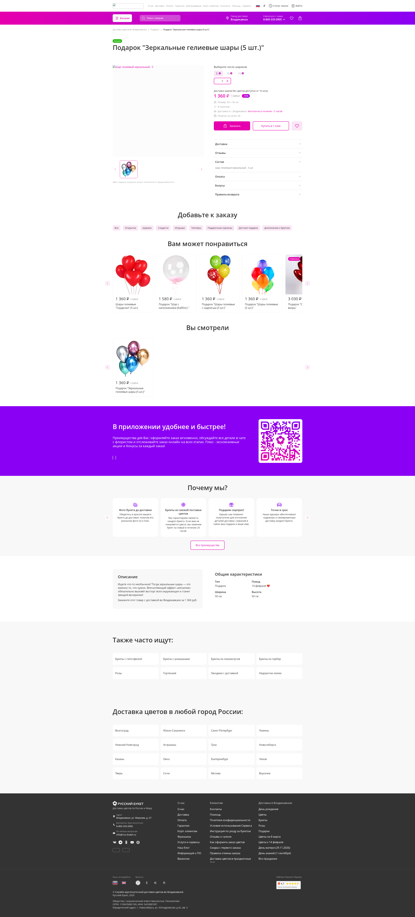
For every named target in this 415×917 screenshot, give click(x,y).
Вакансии (184, 858)
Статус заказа (280, 5)
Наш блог (184, 847)
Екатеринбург (219, 759)
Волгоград (121, 730)
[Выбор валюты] (264, 6)
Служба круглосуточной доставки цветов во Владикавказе (149, 892)
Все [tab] (117, 227)
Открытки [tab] (130, 227)
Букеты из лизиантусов (225, 659)
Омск (166, 759)
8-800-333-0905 (124, 826)
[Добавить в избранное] (297, 125)
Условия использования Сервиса (231, 825)
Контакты (225, 5)
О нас (151, 5)
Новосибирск (267, 745)
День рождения (268, 809)
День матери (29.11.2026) (274, 847)
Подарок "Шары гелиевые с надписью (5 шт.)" (218, 303)
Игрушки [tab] (180, 227)
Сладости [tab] (163, 227)
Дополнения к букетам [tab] (277, 227)
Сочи (166, 773)
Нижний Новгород (127, 745)
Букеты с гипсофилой (128, 659)
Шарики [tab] (147, 227)
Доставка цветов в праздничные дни (230, 860)
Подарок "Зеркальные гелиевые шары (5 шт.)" (130, 387)
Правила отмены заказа (225, 853)
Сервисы (246, 5)
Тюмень (264, 730)
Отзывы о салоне (220, 836)
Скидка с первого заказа (225, 847)
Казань (119, 759)
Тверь (119, 773)
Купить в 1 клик (271, 126)
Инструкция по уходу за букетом (230, 831)
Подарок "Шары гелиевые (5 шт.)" (261, 303)
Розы (118, 673)
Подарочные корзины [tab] (220, 227)
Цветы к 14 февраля (271, 842)
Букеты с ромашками (176, 659)
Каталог (125, 18)
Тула (214, 745)
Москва (215, 773)
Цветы (263, 814)
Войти (299, 5)
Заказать (235, 126)
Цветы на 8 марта (270, 836)
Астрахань (169, 745)
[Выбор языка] (258, 6)
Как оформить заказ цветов (227, 842)
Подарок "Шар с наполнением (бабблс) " (174, 303)
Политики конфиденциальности (230, 820)
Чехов (263, 759)
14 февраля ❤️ (261, 586)
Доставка (159, 5)
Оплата (169, 5)
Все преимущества (207, 545)
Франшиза (184, 836)
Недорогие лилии (270, 673)
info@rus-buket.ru (126, 834)
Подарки (264, 831)
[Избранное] (291, 18)
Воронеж (265, 773)
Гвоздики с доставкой (224, 673)
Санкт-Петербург (221, 730)
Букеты (263, 820)
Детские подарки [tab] (248, 227)
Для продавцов (193, 5)
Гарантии (179, 5)
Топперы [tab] (196, 227)
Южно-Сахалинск (174, 730)
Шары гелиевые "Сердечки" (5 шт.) (127, 303)
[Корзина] (300, 18)
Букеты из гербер (270, 659)
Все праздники (268, 858)
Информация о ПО (189, 853)
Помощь (236, 5)
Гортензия (169, 673)
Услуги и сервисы (189, 842)
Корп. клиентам (211, 5)
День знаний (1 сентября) (275, 853)
